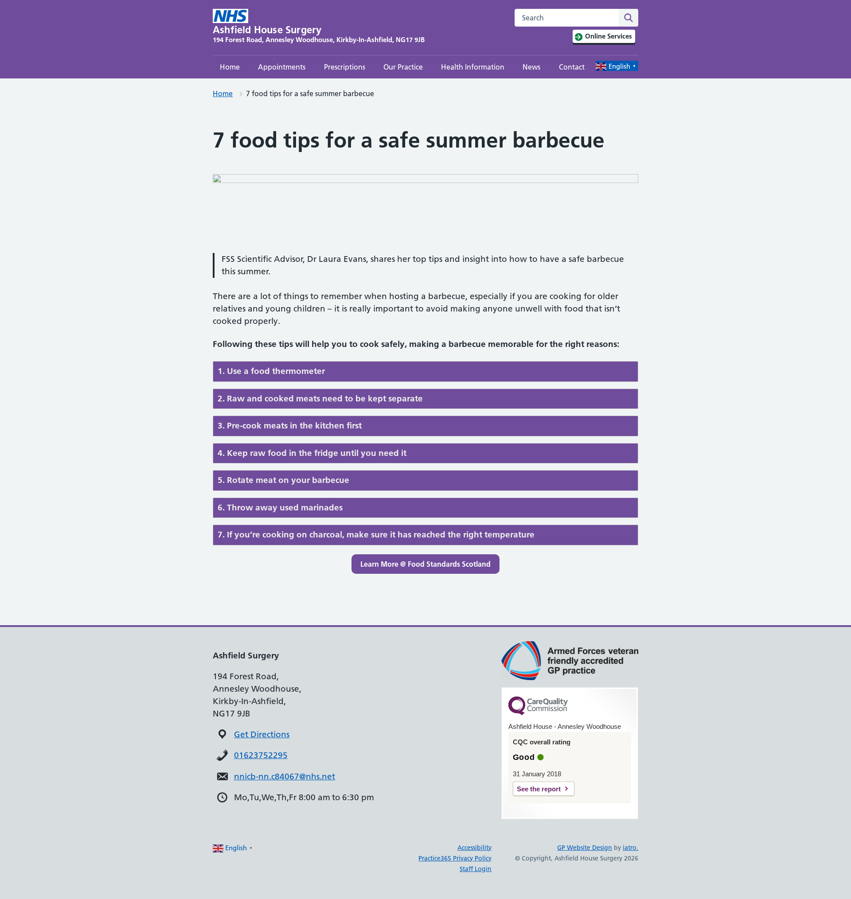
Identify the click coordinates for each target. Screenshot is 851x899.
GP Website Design (584, 848)
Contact (572, 66)
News (531, 66)
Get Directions (261, 734)
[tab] (425, 371)
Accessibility (474, 848)
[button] (425, 564)
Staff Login (476, 869)
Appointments (281, 66)
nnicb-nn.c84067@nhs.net (284, 776)
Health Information (472, 66)
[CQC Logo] (538, 712)
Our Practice (403, 66)
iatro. (630, 848)
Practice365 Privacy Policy (455, 858)
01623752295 (261, 755)
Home (230, 66)
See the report (539, 789)
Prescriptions (344, 66)
